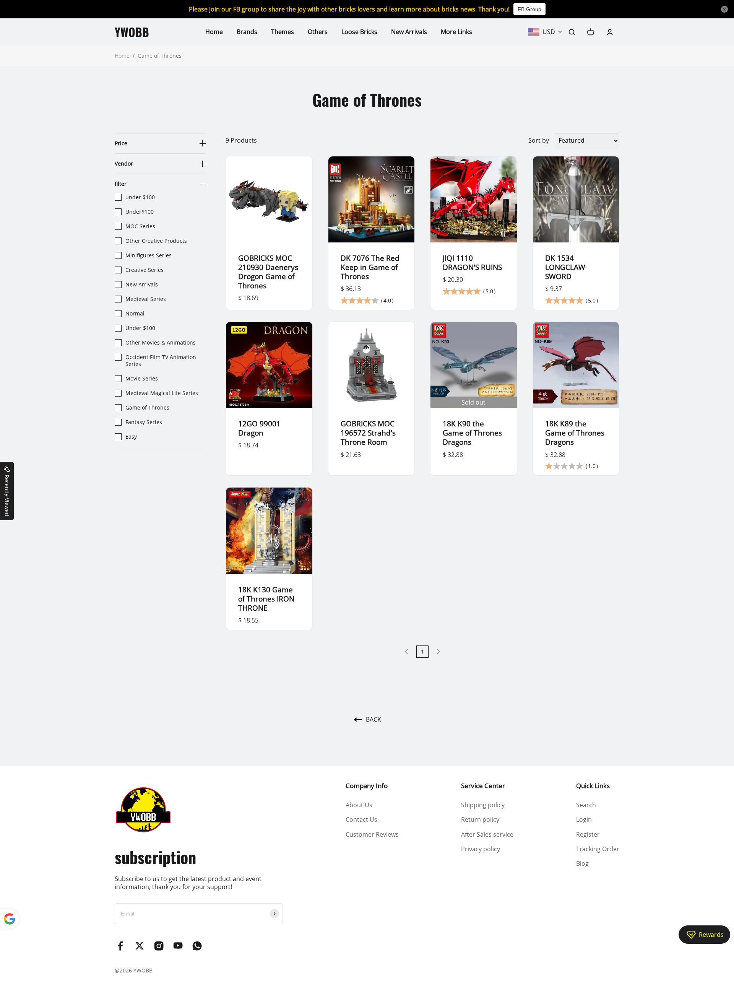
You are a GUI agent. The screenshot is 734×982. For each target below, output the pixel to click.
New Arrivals (409, 32)
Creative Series (144, 270)
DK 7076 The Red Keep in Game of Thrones (370, 267)
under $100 (140, 197)
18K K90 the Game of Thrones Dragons (472, 433)
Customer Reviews (372, 834)
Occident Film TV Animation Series (160, 360)
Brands (247, 32)
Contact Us (361, 819)
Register (588, 834)
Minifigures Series (148, 255)
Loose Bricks (359, 32)
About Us (359, 805)
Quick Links (593, 785)
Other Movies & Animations (160, 342)
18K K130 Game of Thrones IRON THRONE (266, 599)
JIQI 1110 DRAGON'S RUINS (472, 262)
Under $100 (140, 328)
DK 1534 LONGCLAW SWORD (565, 267)
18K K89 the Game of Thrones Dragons (574, 433)
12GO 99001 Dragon (259, 428)
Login (584, 819)
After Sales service (487, 834)
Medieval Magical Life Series (161, 393)
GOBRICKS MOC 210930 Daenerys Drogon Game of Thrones (268, 271)
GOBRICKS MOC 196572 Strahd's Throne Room (368, 433)
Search (586, 805)
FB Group (529, 9)
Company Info (367, 785)
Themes (282, 32)
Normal (135, 313)
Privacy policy (480, 849)
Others (318, 32)
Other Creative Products (156, 240)
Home (214, 32)
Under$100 (139, 211)
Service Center (483, 785)
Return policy (480, 819)
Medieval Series (145, 299)
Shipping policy (483, 805)
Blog (582, 863)
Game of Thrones (147, 407)
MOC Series (140, 226)
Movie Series (141, 378)
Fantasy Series (143, 422)
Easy (131, 436)
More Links (456, 32)
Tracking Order (597, 849)
